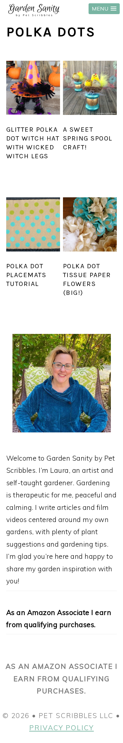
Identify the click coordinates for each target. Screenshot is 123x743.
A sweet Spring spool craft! (88, 138)
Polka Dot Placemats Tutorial (26, 275)
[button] (104, 8)
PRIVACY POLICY (61, 727)
